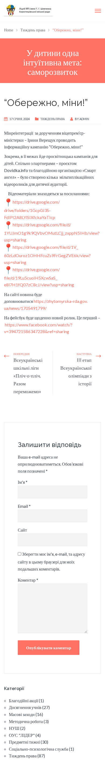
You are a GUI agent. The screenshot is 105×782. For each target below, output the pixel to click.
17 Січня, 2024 (19, 119)
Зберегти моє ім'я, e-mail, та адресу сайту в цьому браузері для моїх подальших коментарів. (51, 561)
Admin (84, 119)
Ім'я (22, 482)
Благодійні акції (23, 700)
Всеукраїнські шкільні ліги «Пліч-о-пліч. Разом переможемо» (28, 375)
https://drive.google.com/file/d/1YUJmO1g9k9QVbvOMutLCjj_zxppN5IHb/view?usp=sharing (52, 232)
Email (24, 506)
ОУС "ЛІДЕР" (22, 735)
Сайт (22, 529)
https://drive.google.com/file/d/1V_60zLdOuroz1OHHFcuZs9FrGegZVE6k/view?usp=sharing (47, 254)
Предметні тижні (24, 741)
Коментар (28, 579)
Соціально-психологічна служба (38, 748)
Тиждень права (52, 119)
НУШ (14, 728)
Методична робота (26, 721)
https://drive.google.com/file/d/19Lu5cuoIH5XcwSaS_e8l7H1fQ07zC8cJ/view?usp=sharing (39, 277)
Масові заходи (22, 714)
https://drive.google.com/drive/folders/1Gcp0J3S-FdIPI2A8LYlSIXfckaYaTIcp (32, 209)
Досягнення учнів (25, 707)
